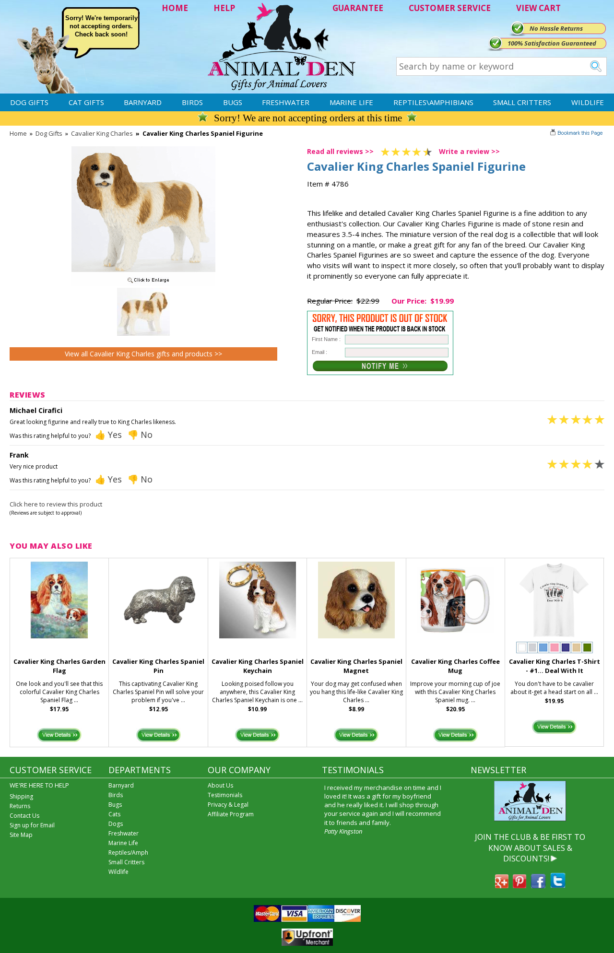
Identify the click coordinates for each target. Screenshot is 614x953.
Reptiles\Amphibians (433, 102)
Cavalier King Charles (102, 133)
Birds (192, 102)
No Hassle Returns (556, 28)
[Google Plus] (502, 885)
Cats (114, 814)
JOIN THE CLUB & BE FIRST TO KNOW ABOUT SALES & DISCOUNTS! (530, 848)
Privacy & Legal (228, 804)
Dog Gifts (29, 102)
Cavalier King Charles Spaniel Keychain (258, 666)
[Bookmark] (577, 133)
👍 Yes (108, 434)
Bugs (232, 102)
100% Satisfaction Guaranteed (552, 43)
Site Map (21, 835)
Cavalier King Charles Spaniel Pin (158, 666)
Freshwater (285, 102)
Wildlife (587, 102)
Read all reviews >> (340, 151)
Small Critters (522, 102)
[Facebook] (538, 885)
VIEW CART (538, 7)
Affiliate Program (231, 814)
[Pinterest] (519, 885)
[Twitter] (558, 885)
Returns (20, 806)
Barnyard (143, 102)
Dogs (115, 824)
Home (18, 133)
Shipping (21, 796)
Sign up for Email (32, 825)
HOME (175, 7)
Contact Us (24, 816)
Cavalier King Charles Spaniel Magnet (356, 666)
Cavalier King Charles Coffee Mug (455, 666)
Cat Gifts (86, 102)
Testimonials (225, 795)
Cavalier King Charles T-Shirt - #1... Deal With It (554, 666)
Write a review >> (469, 151)
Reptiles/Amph (128, 852)
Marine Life (351, 102)
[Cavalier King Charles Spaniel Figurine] (143, 283)
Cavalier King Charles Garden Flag (59, 666)
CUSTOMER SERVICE (450, 7)
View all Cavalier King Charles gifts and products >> (143, 353)
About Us (220, 785)
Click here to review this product (56, 504)
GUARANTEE (357, 7)
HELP (224, 7)
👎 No (140, 434)
